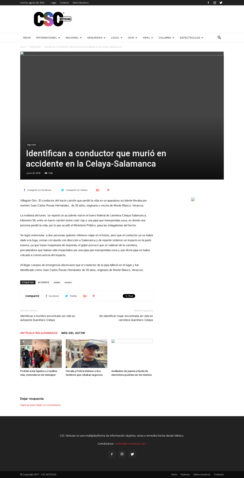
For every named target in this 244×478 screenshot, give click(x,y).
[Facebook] (208, 2)
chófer (57, 282)
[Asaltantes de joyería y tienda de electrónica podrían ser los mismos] (132, 353)
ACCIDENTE (43, 282)
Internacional (46, 37)
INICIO (27, 37)
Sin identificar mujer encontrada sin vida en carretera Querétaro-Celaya (126, 318)
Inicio (23, 46)
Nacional (72, 37)
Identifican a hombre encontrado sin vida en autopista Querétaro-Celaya (47, 318)
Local (115, 37)
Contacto (64, 2)
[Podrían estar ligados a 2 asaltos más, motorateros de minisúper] (41, 353)
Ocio (131, 37)
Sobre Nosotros (80, 2)
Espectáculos (190, 37)
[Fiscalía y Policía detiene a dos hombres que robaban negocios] (86, 353)
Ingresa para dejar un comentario (40, 404)
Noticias (185, 474)
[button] (219, 37)
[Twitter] (221, 2)
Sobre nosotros (201, 474)
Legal (53, 2)
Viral (146, 37)
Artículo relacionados (39, 333)
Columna (165, 37)
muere (68, 282)
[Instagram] (215, 2)
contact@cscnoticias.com (130, 443)
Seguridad (94, 37)
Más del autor (73, 333)
